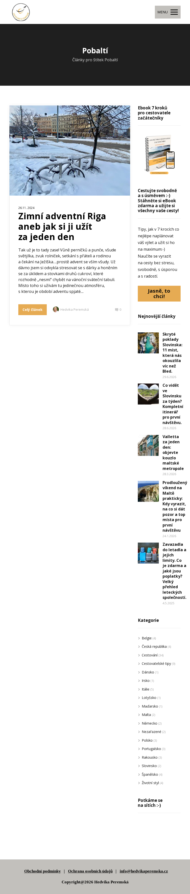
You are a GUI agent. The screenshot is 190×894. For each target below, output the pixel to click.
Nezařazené (151, 731)
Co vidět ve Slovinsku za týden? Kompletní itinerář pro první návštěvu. (173, 404)
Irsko (146, 680)
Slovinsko (149, 765)
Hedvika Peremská (74, 309)
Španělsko (150, 774)
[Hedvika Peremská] (20, 12)
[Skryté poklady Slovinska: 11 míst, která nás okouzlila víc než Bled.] (148, 342)
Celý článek (33, 309)
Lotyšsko (149, 697)
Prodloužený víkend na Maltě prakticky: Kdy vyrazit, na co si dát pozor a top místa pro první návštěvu (175, 506)
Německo (149, 723)
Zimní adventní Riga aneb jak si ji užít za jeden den (62, 226)
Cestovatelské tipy (156, 663)
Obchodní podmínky (42, 871)
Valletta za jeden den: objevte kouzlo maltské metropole (173, 452)
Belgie (147, 638)
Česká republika (154, 646)
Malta (146, 714)
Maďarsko (150, 706)
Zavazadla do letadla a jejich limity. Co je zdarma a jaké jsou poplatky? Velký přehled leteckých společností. (174, 571)
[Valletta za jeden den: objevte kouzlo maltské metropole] (148, 445)
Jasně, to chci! (159, 293)
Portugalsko (151, 748)
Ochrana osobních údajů (90, 871)
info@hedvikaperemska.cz (144, 871)
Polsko (147, 740)
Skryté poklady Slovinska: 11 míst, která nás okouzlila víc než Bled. (172, 352)
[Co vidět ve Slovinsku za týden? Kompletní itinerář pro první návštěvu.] (148, 394)
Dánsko (148, 672)
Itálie (145, 689)
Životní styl (150, 782)
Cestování (150, 655)
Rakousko (150, 757)
